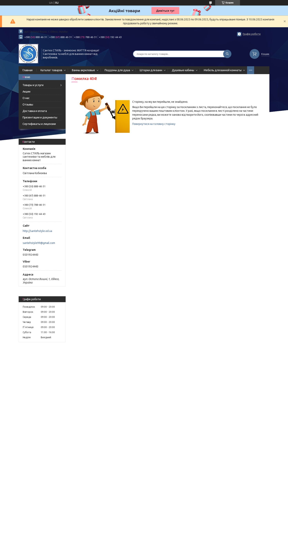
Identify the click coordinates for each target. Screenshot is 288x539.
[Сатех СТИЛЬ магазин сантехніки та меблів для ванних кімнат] (28, 53)
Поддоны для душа (117, 70)
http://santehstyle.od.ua (37, 231)
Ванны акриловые (83, 70)
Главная (28, 70)
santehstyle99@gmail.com (39, 243)
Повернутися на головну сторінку (153, 123)
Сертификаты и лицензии (39, 123)
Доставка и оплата (35, 111)
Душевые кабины (183, 70)
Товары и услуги (33, 85)
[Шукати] (227, 54)
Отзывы (28, 104)
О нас (26, 98)
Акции (26, 91)
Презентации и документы (40, 117)
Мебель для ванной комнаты (223, 70)
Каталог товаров (51, 70)
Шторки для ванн (151, 70)
